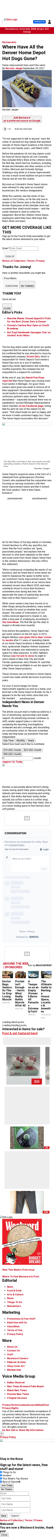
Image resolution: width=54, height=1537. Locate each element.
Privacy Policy (15, 1334)
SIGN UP (10, 256)
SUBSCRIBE (11, 286)
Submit (15, 1515)
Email (6, 248)
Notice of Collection (13, 260)
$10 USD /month (12, 750)
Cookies (22, 1405)
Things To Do (14, 1302)
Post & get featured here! (20, 1033)
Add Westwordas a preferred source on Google (21, 119)
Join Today (7, 1485)
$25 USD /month (32, 750)
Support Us (39, 22)
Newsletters (14, 1306)
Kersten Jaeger (14, 68)
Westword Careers (17, 1358)
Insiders (7, 1475)
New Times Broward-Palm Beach (25, 1386)
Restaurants (9, 42)
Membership (14, 1369)
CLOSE (7, 308)
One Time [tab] (8, 740)
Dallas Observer (16, 1382)
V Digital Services (17, 1398)
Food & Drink (14, 1290)
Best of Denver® (11, 1481)
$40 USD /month (12, 754)
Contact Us (13, 1350)
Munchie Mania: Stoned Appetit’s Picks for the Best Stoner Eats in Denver (29, 320)
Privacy (40, 260)
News (10, 1286)
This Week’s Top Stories (15, 1478)
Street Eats (33, 356)
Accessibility (34, 1405)
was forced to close (22, 655)
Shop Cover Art (16, 1366)
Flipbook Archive (16, 1362)
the (10, 622)
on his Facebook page (31, 406)
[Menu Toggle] (2, 22)
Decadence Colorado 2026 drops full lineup (27, 30)
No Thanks (6, 1489)
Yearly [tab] (31, 740)
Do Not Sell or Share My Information (23, 1430)
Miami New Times (17, 1390)
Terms (30, 260)
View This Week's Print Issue (18, 1269)
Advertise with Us (17, 1322)
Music (10, 1298)
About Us (12, 1346)
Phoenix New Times (18, 1394)
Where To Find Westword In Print (20, 1276)
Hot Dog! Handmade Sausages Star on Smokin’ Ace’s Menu (29, 334)
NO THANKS (27, 286)
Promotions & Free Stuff (21, 1318)
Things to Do (9, 1472)
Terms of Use (14, 1330)
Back (3, 1515)
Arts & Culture (15, 1294)
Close (4, 1534)
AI (43, 1405)
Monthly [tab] (20, 740)
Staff (10, 1354)
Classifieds (13, 1326)
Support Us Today (12, 761)
